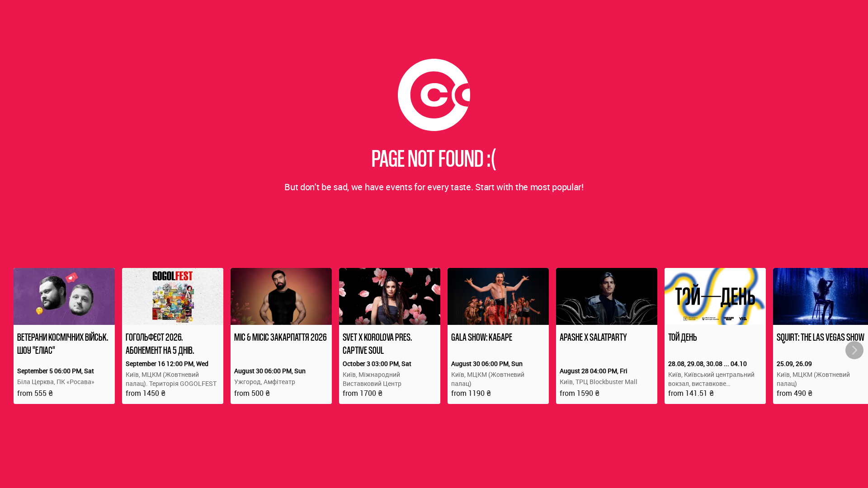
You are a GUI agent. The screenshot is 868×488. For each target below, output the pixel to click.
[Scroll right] (854, 350)
